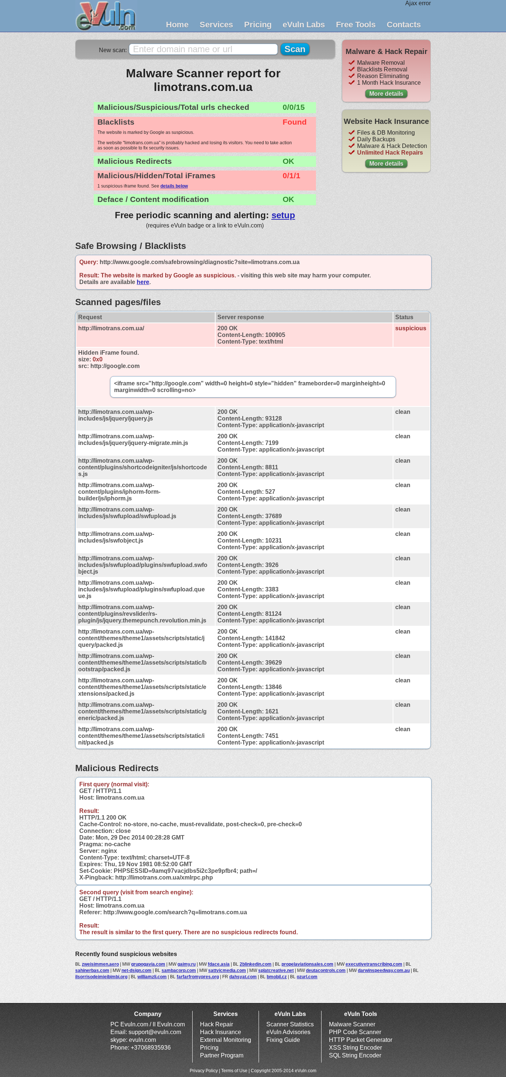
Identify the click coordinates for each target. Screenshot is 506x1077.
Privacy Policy (204, 1070)
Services (216, 24)
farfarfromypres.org (198, 976)
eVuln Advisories (288, 1032)
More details (386, 94)
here (143, 282)
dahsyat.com (243, 976)
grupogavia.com (148, 964)
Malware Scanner (352, 1024)
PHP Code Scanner (355, 1032)
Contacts (404, 24)
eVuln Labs (304, 24)
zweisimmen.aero (100, 964)
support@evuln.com (155, 1032)
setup (283, 215)
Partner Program (221, 1055)
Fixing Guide (283, 1040)
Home (177, 24)
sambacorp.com (179, 970)
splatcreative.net (276, 970)
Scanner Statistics (290, 1024)
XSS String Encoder (355, 1047)
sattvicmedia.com (227, 970)
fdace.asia (219, 964)
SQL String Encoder (355, 1055)
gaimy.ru (186, 964)
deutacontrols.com (326, 970)
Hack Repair (216, 1024)
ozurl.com (307, 976)
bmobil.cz (277, 976)
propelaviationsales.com (307, 964)
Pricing (258, 24)
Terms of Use (234, 1070)
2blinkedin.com (256, 964)
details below (174, 186)
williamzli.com (152, 976)
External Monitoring (225, 1040)
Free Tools (356, 24)
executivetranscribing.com (374, 964)
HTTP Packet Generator (360, 1040)
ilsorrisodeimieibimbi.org (101, 976)
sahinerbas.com (92, 970)
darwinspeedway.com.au (384, 970)
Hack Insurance (220, 1032)
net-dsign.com (136, 970)
